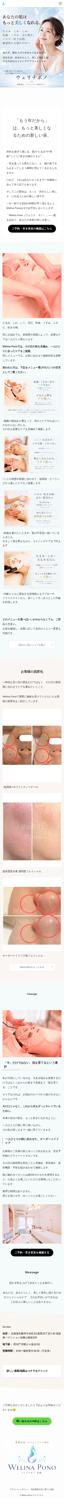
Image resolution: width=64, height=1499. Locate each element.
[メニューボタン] (60, 3)
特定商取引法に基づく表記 (42, 1489)
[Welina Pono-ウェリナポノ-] (3, 3)
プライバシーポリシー (19, 1489)
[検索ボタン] (53, 3)
